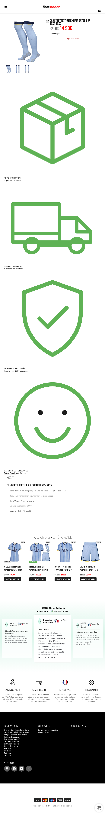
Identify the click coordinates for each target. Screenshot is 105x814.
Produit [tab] (10, 477)
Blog (6, 758)
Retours (7, 753)
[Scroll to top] (54, 801)
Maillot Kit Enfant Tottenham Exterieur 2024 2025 (38, 570)
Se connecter (43, 732)
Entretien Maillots (11, 744)
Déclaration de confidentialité (16, 730)
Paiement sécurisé (11, 737)
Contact (7, 756)
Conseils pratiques (11, 742)
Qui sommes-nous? (12, 739)
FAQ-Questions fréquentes (15, 735)
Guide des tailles (11, 746)
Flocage (7, 749)
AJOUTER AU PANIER (12, 579)
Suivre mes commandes (48, 730)
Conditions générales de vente (16, 732)
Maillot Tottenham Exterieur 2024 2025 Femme (13, 570)
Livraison (7, 751)
